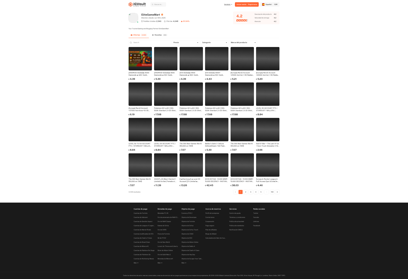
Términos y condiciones (237, 217)
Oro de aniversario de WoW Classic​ (168, 217)
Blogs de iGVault (211, 234)
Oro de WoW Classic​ (164, 221)
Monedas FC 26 (163, 213)
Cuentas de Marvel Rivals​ (142, 230)
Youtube (256, 217)
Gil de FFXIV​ (162, 238)
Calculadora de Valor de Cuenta (216, 238)
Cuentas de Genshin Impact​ (143, 221)
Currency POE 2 (186, 213)
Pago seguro (209, 225)
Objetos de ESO (186, 238)
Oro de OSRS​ (162, 230)
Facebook (256, 225)
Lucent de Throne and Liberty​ (168, 246)
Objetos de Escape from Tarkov (192, 259)
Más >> (136, 263)
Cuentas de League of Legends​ (144, 225)
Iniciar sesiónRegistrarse (247, 4)
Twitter (255, 213)
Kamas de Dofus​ (163, 225)
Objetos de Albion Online (189, 242)
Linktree (256, 221)
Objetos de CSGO (187, 234)
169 (272, 192)
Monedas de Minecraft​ (165, 259)
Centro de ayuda (235, 213)
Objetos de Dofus (187, 225)
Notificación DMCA (236, 230)
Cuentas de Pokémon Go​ (142, 254)
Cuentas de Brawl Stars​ (142, 242)
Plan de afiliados (211, 230)
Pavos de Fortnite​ (164, 234)
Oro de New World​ (164, 242)
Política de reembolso (236, 225)
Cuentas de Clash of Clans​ (143, 238)
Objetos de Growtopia (188, 217)
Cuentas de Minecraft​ (141, 246)
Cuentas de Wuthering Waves (144, 259)
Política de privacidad (236, 221)
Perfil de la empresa (212, 213)
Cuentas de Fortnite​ (140, 213)
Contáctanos (209, 217)
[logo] (137, 4)
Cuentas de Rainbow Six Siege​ (144, 250)
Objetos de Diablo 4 (188, 246)
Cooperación (209, 221)
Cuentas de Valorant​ (141, 217)
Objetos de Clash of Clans (190, 250)
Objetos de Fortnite (188, 221)
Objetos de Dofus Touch (189, 230)
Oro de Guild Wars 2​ (164, 254)
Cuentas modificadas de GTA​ (143, 234)
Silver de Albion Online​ (165, 250)
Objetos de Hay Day (188, 254)
